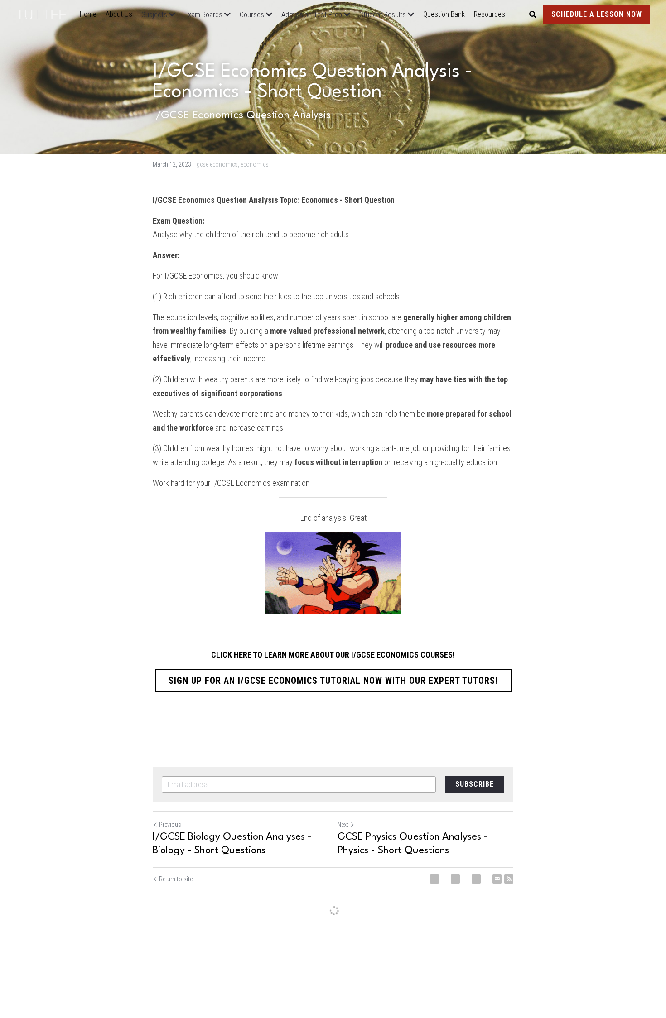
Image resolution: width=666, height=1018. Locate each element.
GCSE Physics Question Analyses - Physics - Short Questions (413, 843)
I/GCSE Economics (193, 275)
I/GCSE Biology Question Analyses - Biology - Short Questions (232, 843)
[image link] (45, 14)
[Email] (497, 879)
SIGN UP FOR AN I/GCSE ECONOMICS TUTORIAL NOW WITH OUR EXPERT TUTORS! (333, 680)
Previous (170, 824)
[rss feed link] (508, 879)
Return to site (176, 879)
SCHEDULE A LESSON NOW (596, 14)
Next (343, 824)
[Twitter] (455, 879)
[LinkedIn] (476, 879)
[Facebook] (434, 879)
